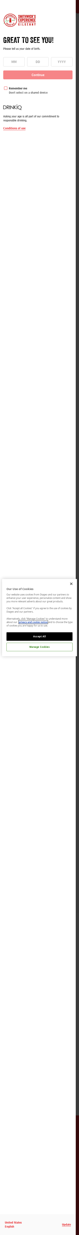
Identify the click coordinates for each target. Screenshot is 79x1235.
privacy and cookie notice (33, 622)
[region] (39, 617)
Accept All (39, 636)
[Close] (71, 583)
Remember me (18, 88)
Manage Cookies (39, 646)
